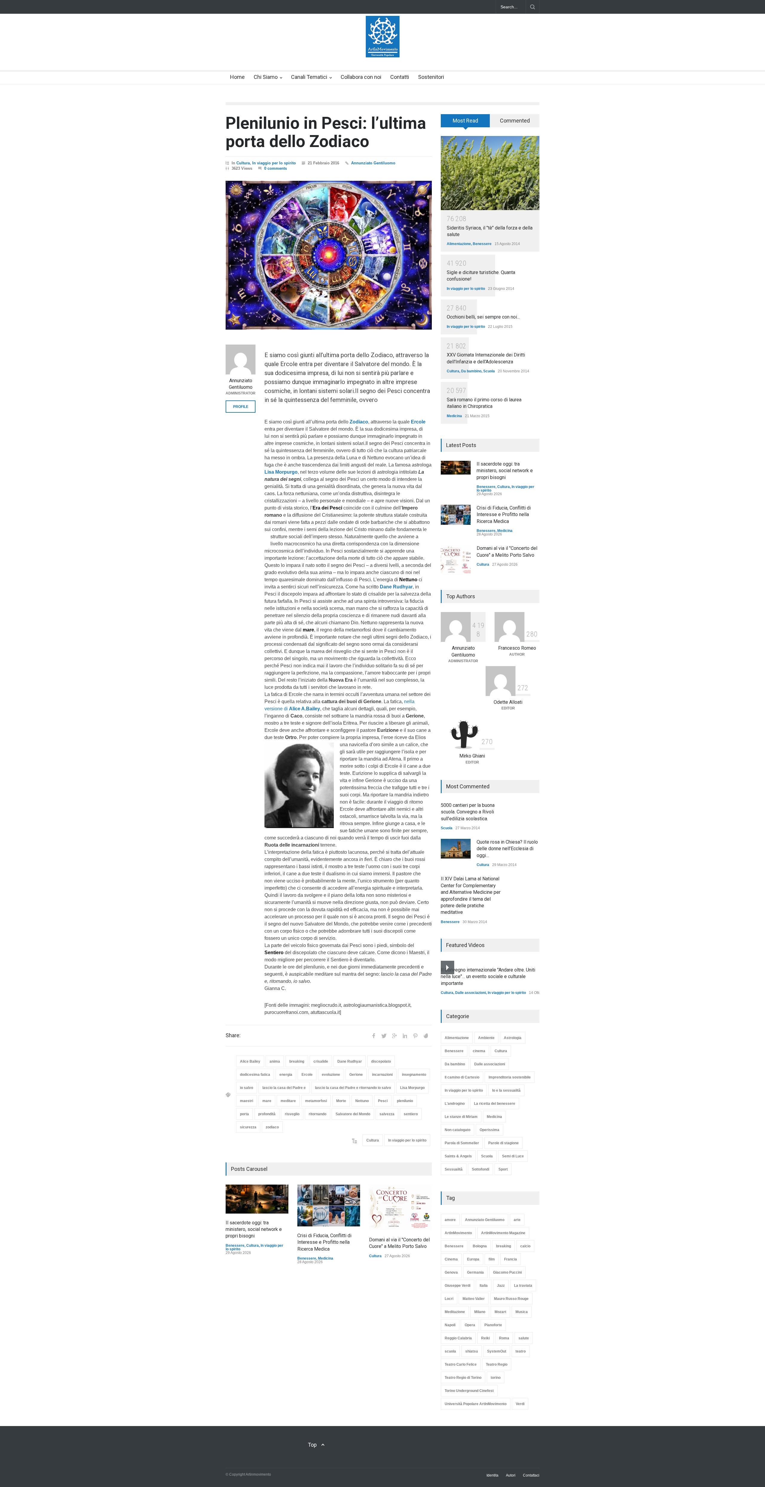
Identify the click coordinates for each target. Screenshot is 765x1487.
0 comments (275, 168)
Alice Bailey (250, 1061)
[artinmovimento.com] (383, 47)
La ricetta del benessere (494, 1104)
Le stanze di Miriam (461, 1117)
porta (244, 1114)
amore (450, 1220)
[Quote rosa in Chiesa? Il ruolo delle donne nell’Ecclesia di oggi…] (456, 849)
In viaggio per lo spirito (274, 163)
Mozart (500, 1312)
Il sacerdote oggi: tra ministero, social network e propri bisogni (254, 1229)
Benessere (235, 1245)
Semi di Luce (513, 1156)
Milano (479, 1312)
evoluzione (331, 1075)
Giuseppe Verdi (457, 1285)
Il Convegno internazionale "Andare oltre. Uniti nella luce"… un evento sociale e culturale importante (488, 976)
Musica (521, 1312)
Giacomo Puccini (507, 1272)
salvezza (387, 1114)
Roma (504, 1338)
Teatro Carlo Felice (461, 1364)
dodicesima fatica (255, 1075)
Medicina (325, 1258)
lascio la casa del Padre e (284, 1088)
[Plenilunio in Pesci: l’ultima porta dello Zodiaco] (329, 255)
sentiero (411, 1114)
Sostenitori (431, 77)
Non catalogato (457, 1130)
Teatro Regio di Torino (463, 1378)
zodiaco (272, 1127)
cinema (479, 1051)
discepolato (381, 1061)
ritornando (317, 1114)
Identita (492, 1475)
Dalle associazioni (470, 993)
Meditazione (455, 1312)
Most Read (465, 120)
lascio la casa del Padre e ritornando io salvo (353, 1088)
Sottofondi (480, 1169)
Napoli (450, 1325)
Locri (449, 1299)
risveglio (292, 1114)
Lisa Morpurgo (412, 1088)
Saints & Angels (458, 1156)
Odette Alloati (508, 702)
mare (266, 1101)
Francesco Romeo (517, 648)
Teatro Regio (496, 1364)
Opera (470, 1325)
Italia (484, 1285)
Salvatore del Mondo (353, 1114)
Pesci (383, 1101)
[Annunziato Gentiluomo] (240, 359)
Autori (510, 1475)
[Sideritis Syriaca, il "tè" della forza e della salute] (490, 173)
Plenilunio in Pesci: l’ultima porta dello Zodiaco (326, 132)
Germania (475, 1272)
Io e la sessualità (506, 1090)
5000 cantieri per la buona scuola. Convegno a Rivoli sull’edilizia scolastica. (468, 811)
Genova (451, 1272)
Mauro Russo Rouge (511, 1299)
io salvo (246, 1088)
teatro (520, 1351)
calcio (525, 1246)
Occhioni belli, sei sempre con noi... (483, 317)
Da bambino (471, 371)
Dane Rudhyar (349, 1061)
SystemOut (496, 1351)
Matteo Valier (474, 1299)
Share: (233, 1035)
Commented (515, 120)
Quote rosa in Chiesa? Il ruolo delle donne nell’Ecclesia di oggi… (507, 848)
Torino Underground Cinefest (469, 1391)
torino (496, 1378)
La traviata (523, 1285)
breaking (296, 1061)
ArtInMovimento (458, 1233)
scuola (450, 1351)
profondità (267, 1114)
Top (312, 1445)
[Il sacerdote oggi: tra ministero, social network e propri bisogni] (257, 1199)
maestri (246, 1101)
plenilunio (405, 1101)
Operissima (489, 1130)
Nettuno (362, 1101)
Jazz (501, 1285)
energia (285, 1075)
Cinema (451, 1259)
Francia (510, 1259)
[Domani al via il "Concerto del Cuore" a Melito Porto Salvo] (400, 1208)
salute (523, 1338)
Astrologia (512, 1038)
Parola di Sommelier (462, 1143)
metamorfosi (316, 1101)
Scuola (489, 371)
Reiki (485, 1338)
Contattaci (531, 1475)
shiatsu (471, 1351)
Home (237, 77)
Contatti (399, 77)
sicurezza (248, 1127)
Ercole (307, 1075)
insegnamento (414, 1075)
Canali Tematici (309, 77)
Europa (473, 1259)
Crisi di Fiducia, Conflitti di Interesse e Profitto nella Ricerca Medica (324, 1242)
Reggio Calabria (458, 1338)
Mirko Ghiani (472, 756)
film (492, 1259)
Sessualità (454, 1169)
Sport (503, 1169)
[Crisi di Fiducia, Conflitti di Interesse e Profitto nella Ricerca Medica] (328, 1205)
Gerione (356, 1075)
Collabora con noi (361, 77)
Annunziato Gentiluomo (373, 163)
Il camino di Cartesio (462, 1077)
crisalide (320, 1061)
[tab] (465, 122)
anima (275, 1061)
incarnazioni (382, 1075)
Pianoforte (493, 1325)
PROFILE (240, 407)
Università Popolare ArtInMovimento (476, 1404)
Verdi (520, 1404)
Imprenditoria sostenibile (510, 1077)
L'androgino (455, 1104)
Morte (341, 1101)
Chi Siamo (266, 77)
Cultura (243, 163)
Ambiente (486, 1038)
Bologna (480, 1246)
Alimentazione (459, 244)
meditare (288, 1101)
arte (517, 1220)
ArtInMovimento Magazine (503, 1233)
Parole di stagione (503, 1143)
